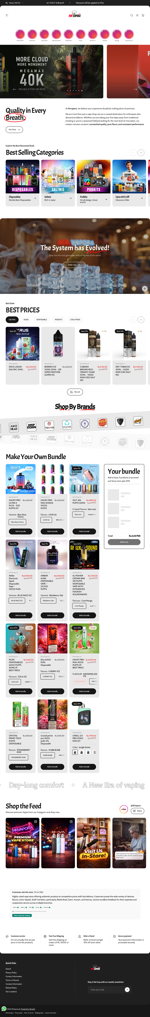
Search (8, 969)
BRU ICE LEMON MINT (64, 520)
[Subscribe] (127, 989)
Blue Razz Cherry (17, 522)
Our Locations (11, 991)
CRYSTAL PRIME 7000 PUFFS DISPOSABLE (15, 739)
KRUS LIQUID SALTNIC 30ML (16, 368)
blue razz (78, 514)
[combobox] (15, 3)
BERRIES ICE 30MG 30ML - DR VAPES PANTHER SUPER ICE (52, 370)
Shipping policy (39, 1013)
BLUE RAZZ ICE (17, 601)
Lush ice (93, 606)
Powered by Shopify (28, 1009)
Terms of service (29, 1013)
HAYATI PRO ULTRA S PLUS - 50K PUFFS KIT (14, 504)
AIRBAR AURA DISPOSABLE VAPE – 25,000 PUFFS (47, 582)
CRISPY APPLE (30, 682)
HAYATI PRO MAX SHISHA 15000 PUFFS (47, 504)
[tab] (12, 319)
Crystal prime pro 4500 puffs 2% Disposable (47, 739)
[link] (14, 129)
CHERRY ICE (47, 676)
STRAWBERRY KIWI (18, 757)
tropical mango (93, 514)
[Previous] (15, 89)
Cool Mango (79, 606)
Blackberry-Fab (48, 601)
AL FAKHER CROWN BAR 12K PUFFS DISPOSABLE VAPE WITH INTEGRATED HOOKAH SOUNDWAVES (80, 585)
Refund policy (10, 1013)
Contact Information (14, 976)
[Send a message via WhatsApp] (4, 1008)
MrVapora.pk (13, 364)
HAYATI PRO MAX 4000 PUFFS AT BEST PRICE (78, 663)
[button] (145, 289)
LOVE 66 (46, 520)
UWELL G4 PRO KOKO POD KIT (78, 738)
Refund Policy (11, 988)
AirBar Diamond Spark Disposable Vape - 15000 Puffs (15, 582)
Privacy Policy (11, 972)
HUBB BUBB (47, 755)
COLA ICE (14, 682)
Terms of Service (12, 980)
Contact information (50, 1013)
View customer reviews (22, 915)
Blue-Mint (64, 601)
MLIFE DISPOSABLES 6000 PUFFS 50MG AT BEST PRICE (16, 665)
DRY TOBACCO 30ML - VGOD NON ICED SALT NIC (123, 370)
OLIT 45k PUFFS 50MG (79, 501)
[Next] (135, 89)
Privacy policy (19, 1013)
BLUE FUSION (80, 681)
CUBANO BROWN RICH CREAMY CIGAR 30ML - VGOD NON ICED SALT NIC (87, 373)
